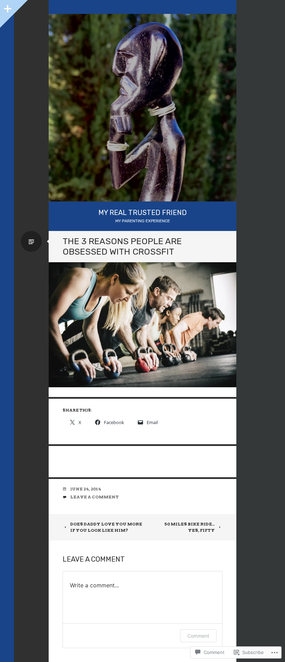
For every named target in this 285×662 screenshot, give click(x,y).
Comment (198, 636)
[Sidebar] (7, 7)
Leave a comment (94, 496)
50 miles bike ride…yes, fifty (189, 527)
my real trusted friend (142, 212)
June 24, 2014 (85, 488)
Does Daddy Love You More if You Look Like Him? (106, 527)
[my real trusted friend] (142, 107)
